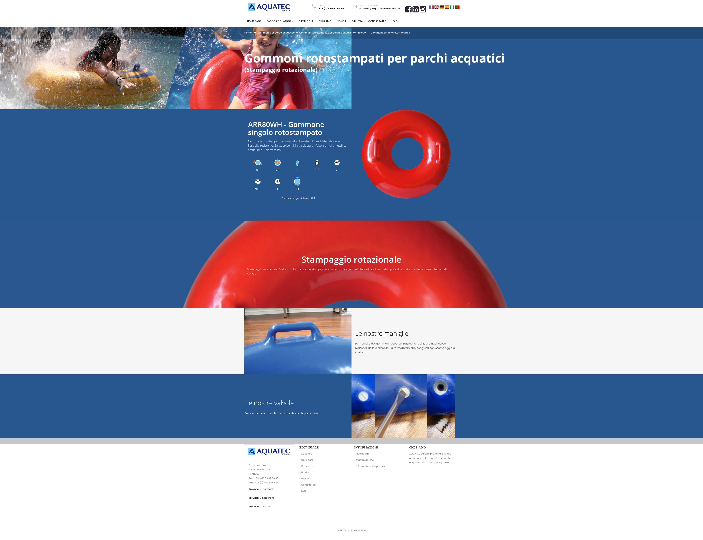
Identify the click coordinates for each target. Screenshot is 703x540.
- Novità (304, 472)
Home (248, 32)
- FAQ (302, 491)
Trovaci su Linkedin (260, 506)
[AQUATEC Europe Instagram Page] (423, 10)
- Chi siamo (306, 466)
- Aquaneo (305, 453)
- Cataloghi (306, 460)
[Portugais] (457, 7)
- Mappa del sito (364, 460)
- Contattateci (307, 485)
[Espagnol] (447, 7)
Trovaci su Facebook (261, 489)
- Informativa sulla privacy (369, 466)
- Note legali (361, 453)
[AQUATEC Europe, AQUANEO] (269, 7)
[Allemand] (442, 7)
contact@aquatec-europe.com (379, 8)
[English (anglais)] (436, 7)
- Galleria (304, 478)
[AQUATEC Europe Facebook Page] (408, 10)
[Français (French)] (431, 7)
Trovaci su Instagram (261, 498)
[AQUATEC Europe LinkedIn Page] (415, 10)
